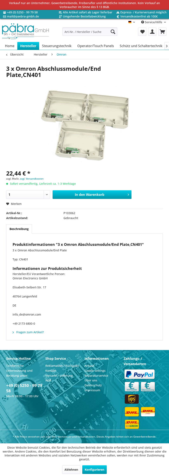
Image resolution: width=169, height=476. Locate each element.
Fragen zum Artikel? (29, 332)
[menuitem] (89, 32)
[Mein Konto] (152, 32)
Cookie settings (95, 371)
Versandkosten (86, 436)
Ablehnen (71, 469)
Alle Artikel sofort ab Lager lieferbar (87, 12)
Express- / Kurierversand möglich (143, 12)
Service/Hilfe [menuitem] (153, 22)
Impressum (92, 390)
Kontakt (50, 371)
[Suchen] (113, 32)
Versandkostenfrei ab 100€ (139, 16)
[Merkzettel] (142, 32)
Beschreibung (19, 229)
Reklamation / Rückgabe (62, 366)
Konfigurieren (94, 469)
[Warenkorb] (162, 32)
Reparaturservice (96, 375)
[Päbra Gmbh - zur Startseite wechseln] (25, 31)
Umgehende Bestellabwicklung (84, 16)
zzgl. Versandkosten (32, 178)
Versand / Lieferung (59, 375)
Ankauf (89, 366)
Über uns (90, 380)
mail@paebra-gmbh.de (23, 16)
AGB (48, 380)
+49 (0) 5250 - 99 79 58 (22, 12)
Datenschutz (93, 385)
